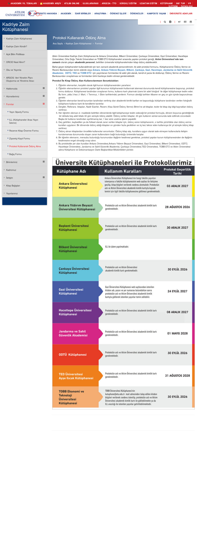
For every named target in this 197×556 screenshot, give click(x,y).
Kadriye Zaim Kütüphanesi (78, 43)
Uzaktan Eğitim (148, 3)
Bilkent (130, 69)
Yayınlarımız (12, 193)
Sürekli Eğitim (128, 3)
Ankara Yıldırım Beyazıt (113, 69)
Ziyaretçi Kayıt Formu (19, 138)
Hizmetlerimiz (12, 96)
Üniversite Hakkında (45, 13)
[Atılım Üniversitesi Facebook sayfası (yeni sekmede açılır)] (141, 21)
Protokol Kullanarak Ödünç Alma (25, 146)
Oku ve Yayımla (13, 69)
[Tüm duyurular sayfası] (179, 21)
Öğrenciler (136, 13)
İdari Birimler (83, 13)
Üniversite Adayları (181, 13)
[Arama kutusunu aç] (165, 21)
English (187, 6)
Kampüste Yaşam (156, 13)
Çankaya (139, 69)
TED (74, 72)
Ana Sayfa (58, 43)
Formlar (99, 43)
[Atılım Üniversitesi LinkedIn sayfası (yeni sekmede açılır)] (148, 21)
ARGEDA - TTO (109, 3)
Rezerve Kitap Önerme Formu (24, 130)
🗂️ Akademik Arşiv (50, 3)
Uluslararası (91, 3)
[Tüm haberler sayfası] (185, 21)
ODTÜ (68, 72)
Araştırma (100, 13)
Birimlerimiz (11, 162)
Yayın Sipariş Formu (19, 111)
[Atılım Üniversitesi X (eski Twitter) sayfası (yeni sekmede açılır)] (145, 22)
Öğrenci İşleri (118, 13)
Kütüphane (166, 3)
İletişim (173, 6)
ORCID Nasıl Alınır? (15, 62)
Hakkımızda (11, 88)
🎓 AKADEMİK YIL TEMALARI (22, 3)
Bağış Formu (15, 154)
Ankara (96, 69)
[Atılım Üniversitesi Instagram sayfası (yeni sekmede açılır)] (152, 21)
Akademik (66, 13)
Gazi (147, 69)
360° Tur (180, 3)
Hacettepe (156, 69)
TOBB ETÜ (85, 72)
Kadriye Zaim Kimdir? (16, 46)
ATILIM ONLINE (71, 3)
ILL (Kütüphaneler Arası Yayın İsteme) (23, 121)
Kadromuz (11, 169)
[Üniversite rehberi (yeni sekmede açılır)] (170, 21)
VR (189, 3)
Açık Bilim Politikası (15, 54)
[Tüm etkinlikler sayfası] (191, 21)
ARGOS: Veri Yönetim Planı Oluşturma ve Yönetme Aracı (20, 79)
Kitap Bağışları (13, 185)
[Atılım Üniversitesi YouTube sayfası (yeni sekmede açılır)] (156, 21)
